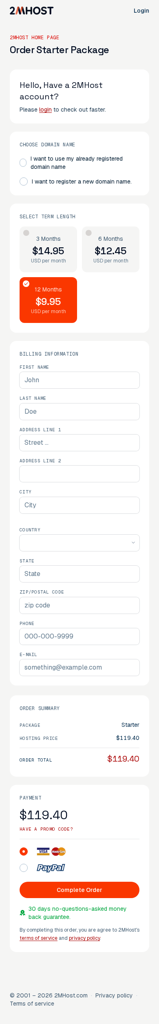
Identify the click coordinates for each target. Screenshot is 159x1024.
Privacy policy (114, 995)
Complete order (79, 890)
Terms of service (32, 1003)
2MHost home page (35, 37)
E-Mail (29, 654)
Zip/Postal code (42, 592)
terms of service (38, 938)
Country (30, 530)
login (45, 109)
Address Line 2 (40, 461)
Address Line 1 (40, 429)
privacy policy (84, 938)
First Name (34, 367)
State (27, 561)
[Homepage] (32, 11)
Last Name (33, 398)
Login (141, 10)
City (25, 492)
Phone (27, 623)
